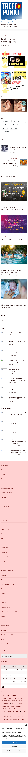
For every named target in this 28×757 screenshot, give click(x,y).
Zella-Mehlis (17, 139)
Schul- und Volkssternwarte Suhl (9, 611)
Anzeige (3, 469)
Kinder (5, 139)
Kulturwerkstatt (5, 556)
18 (6, 681)
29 (21, 684)
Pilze (11, 716)
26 (10, 684)
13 (14, 678)
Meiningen (17, 714)
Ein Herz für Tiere (5, 506)
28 (17, 684)
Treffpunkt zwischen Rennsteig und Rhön (8, 21)
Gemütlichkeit (4, 520)
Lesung (4, 714)
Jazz (12, 706)
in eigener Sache (5, 529)
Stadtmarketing (19, 722)
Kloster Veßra (4, 547)
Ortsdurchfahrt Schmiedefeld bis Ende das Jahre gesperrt (19, 441)
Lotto (10, 714)
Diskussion (4, 501)
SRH (3, 722)
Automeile (14, 695)
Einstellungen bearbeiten (14, 751)
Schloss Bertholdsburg (6, 607)
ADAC (2, 695)
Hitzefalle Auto (22, 703)
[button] (25, 725)
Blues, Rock (4, 479)
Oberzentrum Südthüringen (8, 584)
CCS (2, 483)
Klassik (3, 543)
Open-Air (3, 589)
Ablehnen (14, 746)
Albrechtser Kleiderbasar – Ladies (12, 240)
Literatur (3, 561)
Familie (3, 35)
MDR (2, 566)
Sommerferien (14, 719)
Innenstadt (3, 534)
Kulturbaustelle (5, 552)
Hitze (13, 703)
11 (6, 678)
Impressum (19, 754)
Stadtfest (9, 722)
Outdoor (3, 593)
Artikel (3, 474)
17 (3, 681)
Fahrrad (14, 700)
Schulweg (5, 719)
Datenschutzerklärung (11, 754)
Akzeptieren (14, 742)
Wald (2, 639)
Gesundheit (12, 302)
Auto (7, 695)
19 (10, 681)
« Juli (4, 666)
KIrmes (10, 708)
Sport (2, 621)
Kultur (23, 711)
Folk (2, 515)
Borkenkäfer (6, 700)
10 (3, 678)
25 (6, 684)
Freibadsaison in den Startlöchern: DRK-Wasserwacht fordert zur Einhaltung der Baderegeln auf (12, 272)
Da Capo (3, 497)
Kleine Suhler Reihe (8, 711)
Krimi (18, 711)
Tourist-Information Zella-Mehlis (9, 634)
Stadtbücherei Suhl (5, 625)
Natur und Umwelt (5, 579)
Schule (3, 616)
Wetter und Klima (14, 267)
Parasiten (5, 716)
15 (21, 678)
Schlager (3, 602)
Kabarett (3, 538)
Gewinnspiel (6, 703)
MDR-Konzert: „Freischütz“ (17, 342)
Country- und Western (6, 492)
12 (10, 678)
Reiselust (3, 598)
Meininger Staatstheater (7, 570)
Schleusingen (19, 716)
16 (25, 678)
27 (14, 684)
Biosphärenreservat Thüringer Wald (13, 698)
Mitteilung (3, 575)
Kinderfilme (11, 139)
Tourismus (3, 630)
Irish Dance (5, 706)
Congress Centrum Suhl (7, 488)
